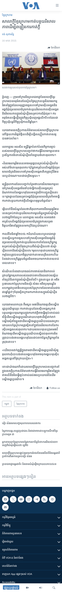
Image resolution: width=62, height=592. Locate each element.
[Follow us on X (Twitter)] (13, 499)
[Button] (54, 48)
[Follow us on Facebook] (5, 499)
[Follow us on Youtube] (21, 499)
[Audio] (40, 587)
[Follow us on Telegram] (36, 499)
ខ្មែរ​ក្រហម (7, 14)
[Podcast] (52, 499)
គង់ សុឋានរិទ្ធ (8, 34)
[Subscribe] (5, 507)
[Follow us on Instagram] (28, 499)
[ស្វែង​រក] (54, 587)
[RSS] (44, 499)
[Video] (27, 587)
